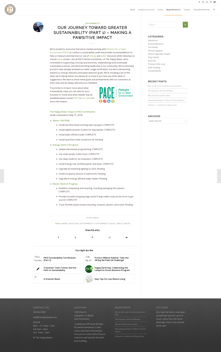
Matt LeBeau (94, 218)
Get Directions (82, 318)
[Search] (214, 9)
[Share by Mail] (126, 237)
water (103, 55)
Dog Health (153, 57)
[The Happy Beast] (10, 9)
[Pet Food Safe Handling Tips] (2, 176)
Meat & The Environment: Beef (159, 95)
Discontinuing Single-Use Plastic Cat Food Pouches (166, 100)
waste (60, 59)
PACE (76, 98)
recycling (74, 223)
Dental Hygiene (155, 50)
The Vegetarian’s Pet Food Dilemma (160, 90)
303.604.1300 (39, 312)
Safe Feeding (154, 67)
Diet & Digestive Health (159, 54)
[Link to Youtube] (215, 2)
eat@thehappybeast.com (45, 317)
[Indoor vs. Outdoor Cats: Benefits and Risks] (219, 176)
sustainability (87, 223)
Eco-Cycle (86, 98)
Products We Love (156, 64)
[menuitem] (132, 9)
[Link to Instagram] (203, 2)
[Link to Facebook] (199, 2)
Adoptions (153, 40)
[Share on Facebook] (58, 237)
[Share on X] (75, 237)
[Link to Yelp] (207, 2)
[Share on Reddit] (109, 237)
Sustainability (92, 23)
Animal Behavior (156, 43)
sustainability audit (105, 223)
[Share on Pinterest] (92, 237)
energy (92, 55)
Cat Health (153, 47)
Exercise (152, 60)
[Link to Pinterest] (211, 2)
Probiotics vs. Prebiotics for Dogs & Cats (162, 105)
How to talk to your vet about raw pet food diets (164, 86)
